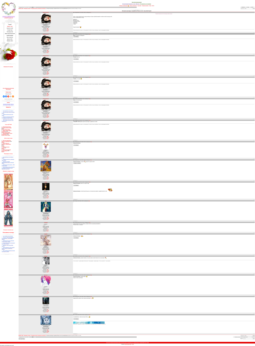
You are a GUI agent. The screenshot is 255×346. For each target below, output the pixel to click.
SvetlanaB (45, 222)
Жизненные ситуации (27, 8)
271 (89, 34)
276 (91, 141)
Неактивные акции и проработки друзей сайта (38, 8)
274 (89, 98)
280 (89, 222)
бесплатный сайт (128, 344)
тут (91, 298)
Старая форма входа (8, 99)
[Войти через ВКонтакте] (4, 96)
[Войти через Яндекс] (8, 96)
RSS (153, 5)
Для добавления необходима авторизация (8, 89)
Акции (3, 142)
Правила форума (145, 5)
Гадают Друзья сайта (6, 129)
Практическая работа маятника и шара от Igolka (6, 127)
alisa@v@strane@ (46, 12)
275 (89, 120)
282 (89, 256)
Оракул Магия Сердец (8, 191)
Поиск (150, 5)
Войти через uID (8, 93)
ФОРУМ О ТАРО (21, 8)
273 (89, 77)
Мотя (46, 141)
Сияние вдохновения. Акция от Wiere (6, 150)
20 (33, 7)
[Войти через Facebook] (6, 96)
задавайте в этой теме (8, 17)
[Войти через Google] (11, 96)
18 (31, 7)
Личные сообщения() (124, 5)
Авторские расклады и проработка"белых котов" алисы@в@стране (57, 8)
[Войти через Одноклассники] (13, 96)
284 (91, 296)
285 (89, 314)
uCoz (133, 344)
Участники (139, 5)
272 (89, 55)
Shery (46, 314)
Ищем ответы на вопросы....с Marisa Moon (6, 144)
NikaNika (45, 256)
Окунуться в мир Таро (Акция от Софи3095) (6, 141)
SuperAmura (46, 296)
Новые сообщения (133, 5)
